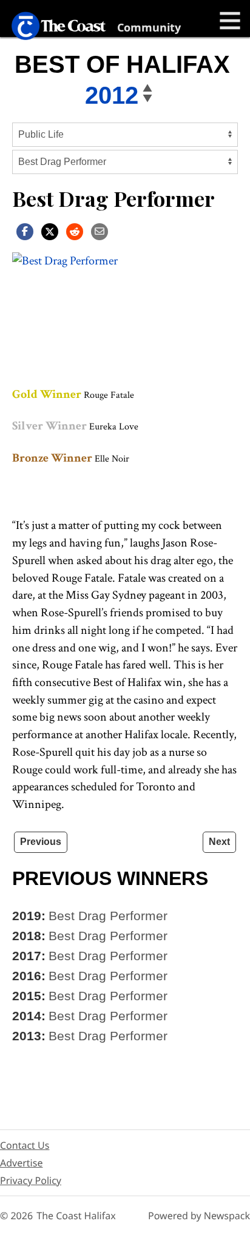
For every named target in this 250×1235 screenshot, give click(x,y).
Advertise (21, 1162)
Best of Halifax (122, 64)
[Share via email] (99, 231)
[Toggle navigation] (230, 20)
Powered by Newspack (199, 1215)
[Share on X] (49, 231)
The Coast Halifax (75, 1215)
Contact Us (24, 1145)
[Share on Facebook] (24, 231)
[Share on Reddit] (74, 231)
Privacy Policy (30, 1180)
